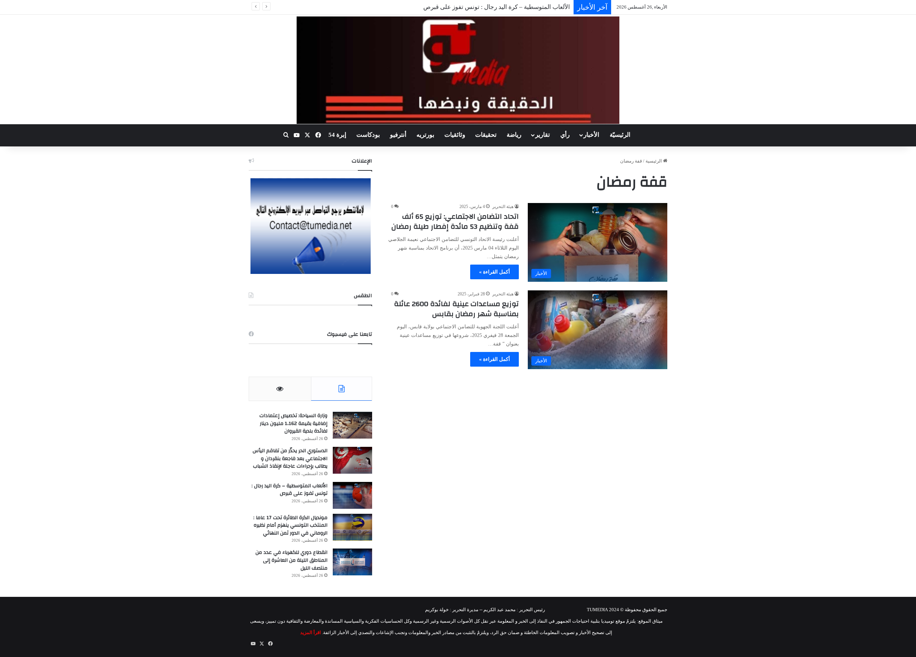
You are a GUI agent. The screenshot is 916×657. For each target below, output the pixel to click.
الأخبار (591, 134)
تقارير (542, 134)
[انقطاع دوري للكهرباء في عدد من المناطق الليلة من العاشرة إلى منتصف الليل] (352, 562)
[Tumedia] (458, 70)
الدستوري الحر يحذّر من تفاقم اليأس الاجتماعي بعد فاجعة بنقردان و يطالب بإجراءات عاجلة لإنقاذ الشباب (290, 458)
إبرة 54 (337, 134)
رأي (565, 134)
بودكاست (368, 134)
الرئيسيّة (620, 134)
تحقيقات (486, 134)
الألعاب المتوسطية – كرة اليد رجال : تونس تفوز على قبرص (496, 7)
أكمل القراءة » (494, 272)
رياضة (514, 134)
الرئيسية (654, 161)
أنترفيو (398, 134)
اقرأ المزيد (310, 632)
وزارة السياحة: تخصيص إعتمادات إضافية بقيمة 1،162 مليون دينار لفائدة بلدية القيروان (293, 423)
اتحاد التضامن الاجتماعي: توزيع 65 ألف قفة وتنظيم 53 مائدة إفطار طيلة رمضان (455, 221)
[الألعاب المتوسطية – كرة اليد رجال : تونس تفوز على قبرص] (352, 495)
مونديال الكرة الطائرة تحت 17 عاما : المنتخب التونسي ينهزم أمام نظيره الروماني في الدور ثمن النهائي (290, 525)
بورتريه (425, 134)
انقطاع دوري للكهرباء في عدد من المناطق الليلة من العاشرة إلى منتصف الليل (291, 560)
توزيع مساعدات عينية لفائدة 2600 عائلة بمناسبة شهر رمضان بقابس (456, 308)
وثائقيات (454, 134)
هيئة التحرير (502, 206)
